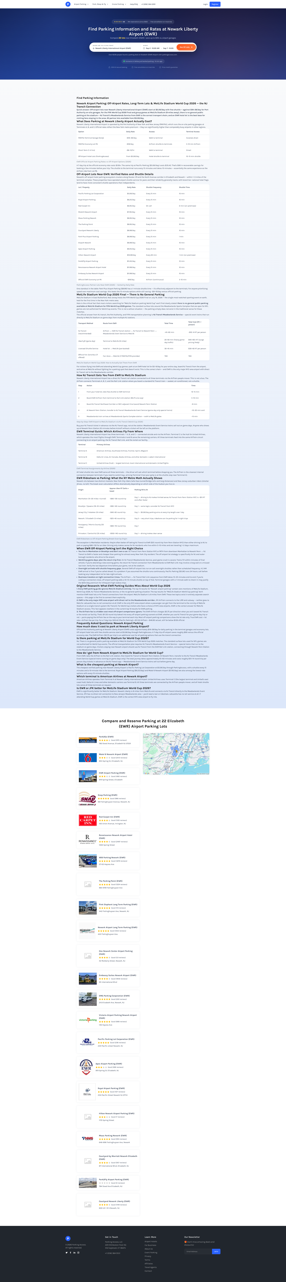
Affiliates (149, 1263)
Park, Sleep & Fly (99, 4)
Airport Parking (80, 4)
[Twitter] (66, 1252)
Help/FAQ (134, 4)
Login (205, 4)
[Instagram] (78, 1252)
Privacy (148, 1256)
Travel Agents (151, 1267)
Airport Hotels (151, 1241)
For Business (150, 1245)
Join (216, 1251)
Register (215, 4)
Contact (148, 1271)
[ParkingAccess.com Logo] (67, 4)
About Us (149, 1249)
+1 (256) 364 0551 (148, 4)
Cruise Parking (118, 4)
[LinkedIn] (74, 1252)
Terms (147, 1260)
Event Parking (151, 1252)
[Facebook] (70, 1252)
